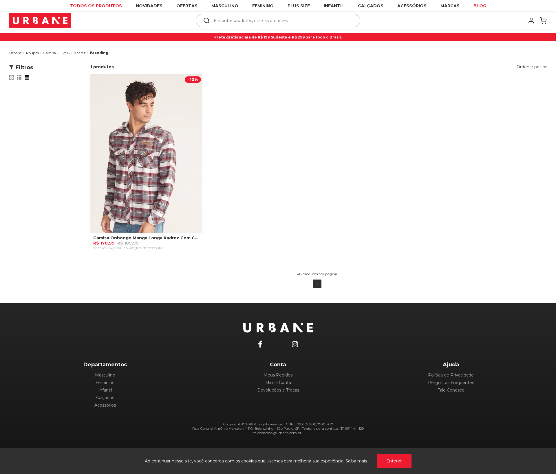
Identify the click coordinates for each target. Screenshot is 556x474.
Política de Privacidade (451, 375)
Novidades (149, 5)
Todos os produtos (96, 5)
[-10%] (146, 157)
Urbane (15, 53)
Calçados (370, 5)
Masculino (224, 5)
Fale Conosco (450, 390)
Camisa (49, 53)
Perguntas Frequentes (451, 382)
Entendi (394, 461)
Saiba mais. (356, 461)
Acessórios (412, 5)
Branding (99, 53)
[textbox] (282, 20)
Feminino (263, 5)
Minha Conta (278, 382)
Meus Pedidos (278, 375)
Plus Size (299, 5)
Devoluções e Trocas (278, 390)
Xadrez (80, 53)
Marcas (450, 5)
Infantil (334, 5)
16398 (65, 53)
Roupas (32, 53)
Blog (479, 5)
